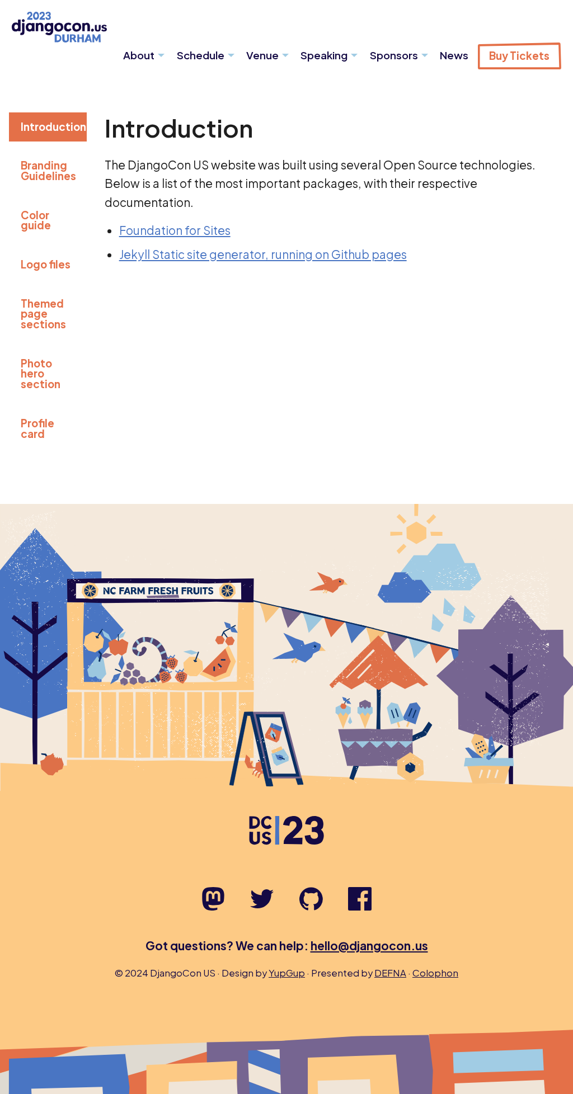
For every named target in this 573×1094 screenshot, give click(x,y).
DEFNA (390, 973)
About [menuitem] (138, 55)
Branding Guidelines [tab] (48, 170)
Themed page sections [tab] (43, 314)
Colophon (435, 973)
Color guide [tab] (36, 220)
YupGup (287, 973)
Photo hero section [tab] (40, 373)
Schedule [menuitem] (200, 55)
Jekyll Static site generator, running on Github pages (263, 254)
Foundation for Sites (175, 230)
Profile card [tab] (37, 428)
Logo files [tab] (46, 264)
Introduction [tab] (53, 126)
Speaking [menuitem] (323, 55)
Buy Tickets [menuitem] (519, 55)
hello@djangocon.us (369, 945)
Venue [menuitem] (262, 55)
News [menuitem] (454, 55)
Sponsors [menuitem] (394, 55)
